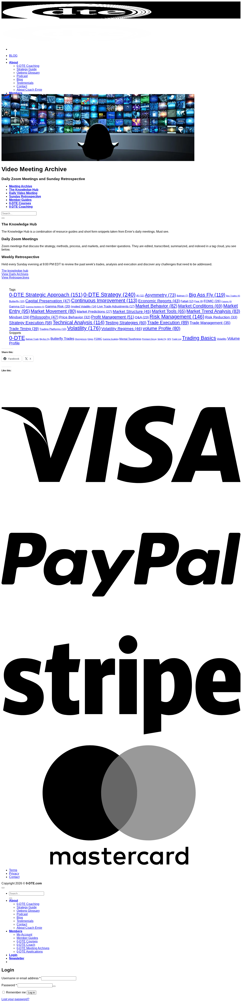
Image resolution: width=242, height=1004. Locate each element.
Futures (226, 301)
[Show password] (54, 986)
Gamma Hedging (35, 307)
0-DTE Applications (30, 951)
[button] (16, 958)
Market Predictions (94, 312)
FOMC (212, 301)
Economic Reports (159, 301)
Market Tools (169, 311)
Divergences (81, 339)
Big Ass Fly (207, 294)
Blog (20, 79)
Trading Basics (199, 338)
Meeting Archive (20, 186)
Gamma (17, 306)
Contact (22, 86)
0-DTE (17, 338)
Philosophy (44, 317)
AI (140, 295)
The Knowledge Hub (23, 189)
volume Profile (161, 328)
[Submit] (3, 218)
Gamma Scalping (111, 339)
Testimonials (25, 82)
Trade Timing (24, 329)
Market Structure (132, 311)
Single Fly (161, 339)
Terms (13, 870)
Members (15, 93)
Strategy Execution (30, 322)
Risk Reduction (221, 317)
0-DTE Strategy (109, 294)
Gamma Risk (57, 306)
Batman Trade (32, 339)
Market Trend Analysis (213, 311)
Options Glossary (28, 72)
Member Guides (20, 199)
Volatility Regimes (121, 328)
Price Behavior (74, 317)
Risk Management (177, 317)
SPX (169, 339)
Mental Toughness (130, 338)
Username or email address (21, 978)
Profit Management (112, 317)
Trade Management (210, 323)
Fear (198, 301)
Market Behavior (156, 305)
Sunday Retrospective (25, 196)
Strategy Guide (27, 69)
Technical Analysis (79, 322)
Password (9, 985)
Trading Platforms (53, 329)
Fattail (187, 301)
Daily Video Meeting (23, 193)
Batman (182, 295)
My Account (24, 934)
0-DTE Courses (20, 203)
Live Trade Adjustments (116, 306)
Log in (31, 992)
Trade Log (176, 339)
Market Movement (53, 311)
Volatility (84, 328)
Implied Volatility (83, 306)
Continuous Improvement (104, 300)
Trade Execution (168, 322)
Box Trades (233, 296)
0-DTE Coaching (28, 65)
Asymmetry (160, 295)
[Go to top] (3, 887)
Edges (90, 339)
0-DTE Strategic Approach (46, 295)
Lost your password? (15, 999)
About (13, 62)
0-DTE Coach (26, 944)
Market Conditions (200, 305)
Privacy (14, 873)
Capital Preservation (47, 301)
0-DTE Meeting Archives (33, 948)
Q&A (142, 317)
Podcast (22, 76)
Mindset (19, 317)
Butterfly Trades (62, 339)
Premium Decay (149, 339)
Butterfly (17, 301)
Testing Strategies (125, 322)
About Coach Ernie (29, 89)
